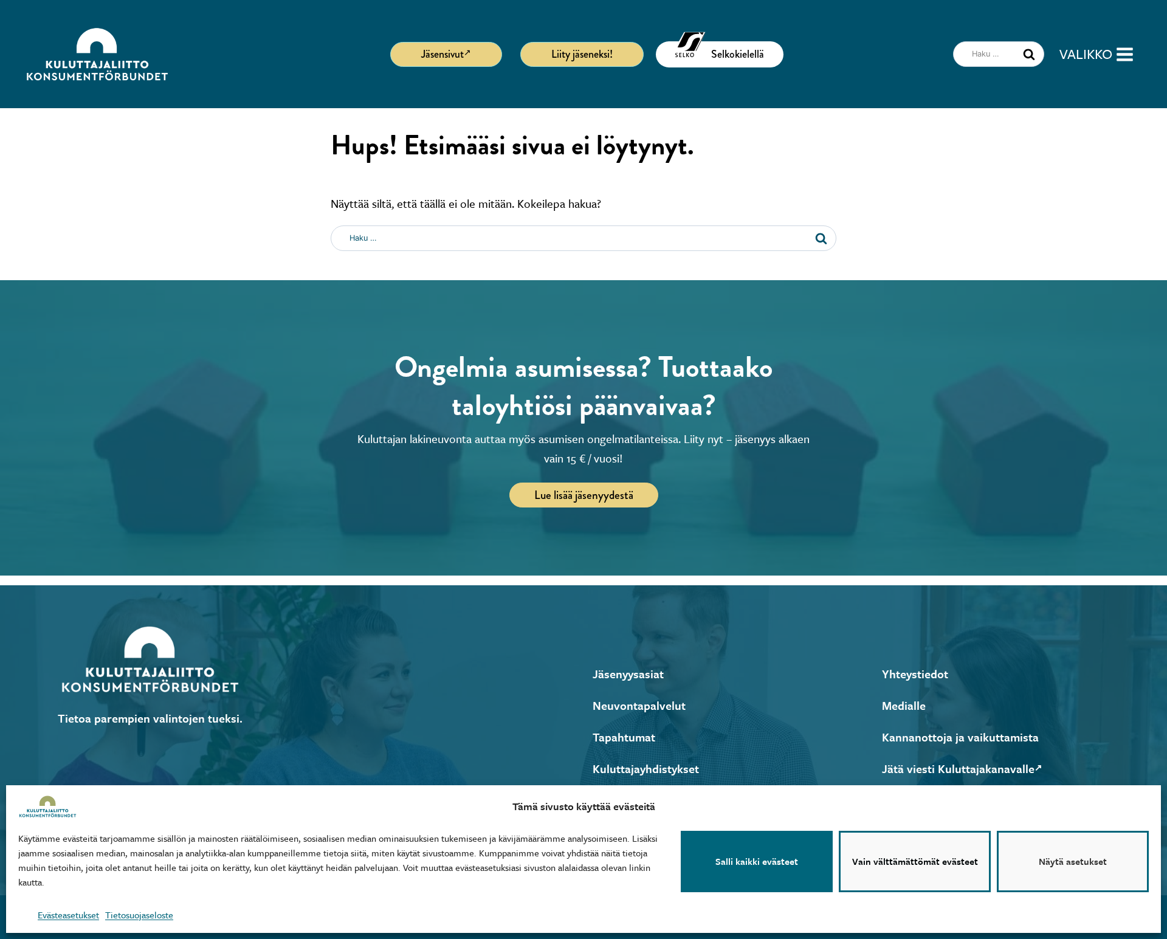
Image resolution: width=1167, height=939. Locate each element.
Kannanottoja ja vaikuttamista (960, 737)
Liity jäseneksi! (582, 54)
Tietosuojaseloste (139, 914)
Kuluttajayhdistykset (646, 768)
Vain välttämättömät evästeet (915, 861)
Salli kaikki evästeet (756, 861)
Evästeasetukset (68, 914)
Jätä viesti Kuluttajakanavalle (958, 768)
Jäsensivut (442, 54)
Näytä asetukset (1073, 861)
